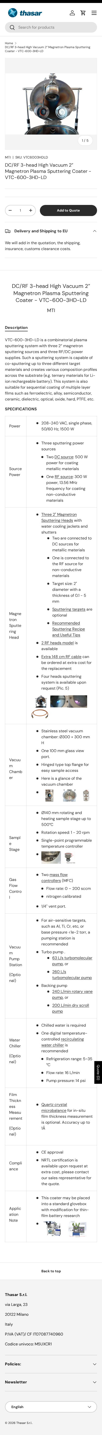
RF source (64, 476)
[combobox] (51, 27)
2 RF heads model (57, 642)
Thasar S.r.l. (24, 1423)
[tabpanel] (51, 789)
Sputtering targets (68, 609)
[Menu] (94, 12)
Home (9, 43)
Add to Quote (68, 210)
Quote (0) (98, 1072)
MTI (8, 157)
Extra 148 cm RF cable (61, 656)
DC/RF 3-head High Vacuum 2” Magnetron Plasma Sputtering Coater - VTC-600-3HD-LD (47, 49)
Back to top (51, 1271)
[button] (83, 12)
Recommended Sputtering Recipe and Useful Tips (68, 629)
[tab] (16, 327)
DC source (63, 456)
